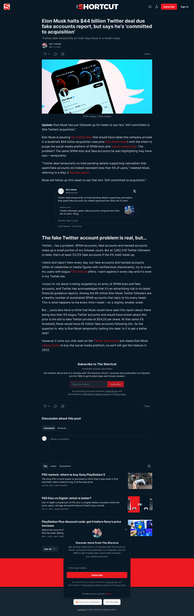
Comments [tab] (49, 428)
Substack (82, 609)
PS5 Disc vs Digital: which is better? (66, 498)
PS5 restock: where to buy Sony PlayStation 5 (73, 474)
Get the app (112, 602)
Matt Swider (55, 44)
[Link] (37, 237)
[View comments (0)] (55, 54)
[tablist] (55, 428)
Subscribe (169, 6)
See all (48, 548)
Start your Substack (89, 602)
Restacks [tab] (61, 428)
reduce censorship (124, 146)
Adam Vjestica (62, 509)
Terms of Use (111, 582)
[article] (97, 482)
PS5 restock (79, 271)
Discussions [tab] (65, 466)
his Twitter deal (81, 137)
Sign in (185, 6)
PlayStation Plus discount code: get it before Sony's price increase (81, 523)
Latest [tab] (53, 466)
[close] (126, 529)
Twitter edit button (106, 341)
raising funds (51, 345)
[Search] (150, 7)
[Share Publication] (157, 7)
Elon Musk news (116, 142)
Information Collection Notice (96, 585)
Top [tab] (45, 466)
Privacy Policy (120, 585)
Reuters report (79, 172)
